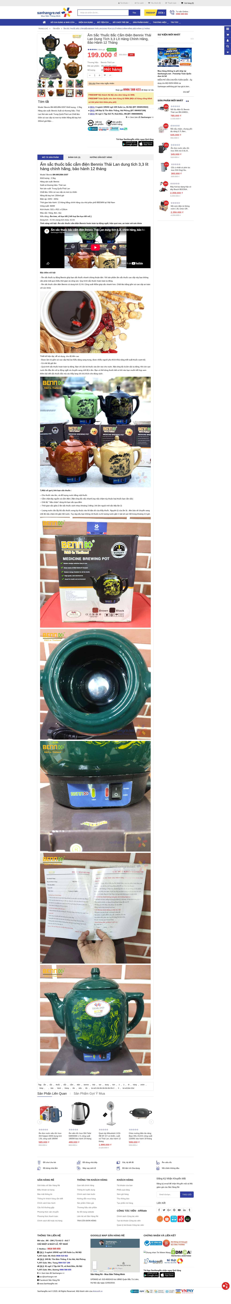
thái (94, 1085)
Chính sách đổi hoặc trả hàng (49, 1221)
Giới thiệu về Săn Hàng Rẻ (48, 1185)
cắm (71, 1085)
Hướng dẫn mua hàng (86, 1199)
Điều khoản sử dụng (45, 1190)
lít (128, 1085)
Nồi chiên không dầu (170, 1168)
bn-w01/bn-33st (128, 1088)
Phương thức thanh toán (47, 1216)
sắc (51, 1085)
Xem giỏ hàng (123, 1194)
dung (107, 1085)
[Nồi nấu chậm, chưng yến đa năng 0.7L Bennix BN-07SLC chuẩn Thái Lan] (163, 128)
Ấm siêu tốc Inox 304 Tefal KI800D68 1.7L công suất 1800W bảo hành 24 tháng (80, 1136)
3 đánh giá (101, 50)
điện (78, 1085)
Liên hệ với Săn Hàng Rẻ (87, 1216)
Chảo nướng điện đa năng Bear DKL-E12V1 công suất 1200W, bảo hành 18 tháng (140, 1136)
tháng (67, 1088)
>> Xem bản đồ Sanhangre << (51, 1273)
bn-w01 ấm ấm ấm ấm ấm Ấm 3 (102, 1088)
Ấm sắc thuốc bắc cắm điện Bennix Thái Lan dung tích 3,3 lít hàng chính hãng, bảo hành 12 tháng (106, 29)
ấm (45, 1085)
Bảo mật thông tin (44, 1194)
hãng (41, 1088)
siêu (80, 1088)
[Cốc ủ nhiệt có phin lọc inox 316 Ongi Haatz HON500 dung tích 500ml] (164, 167)
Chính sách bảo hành (46, 1203)
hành (59, 1088)
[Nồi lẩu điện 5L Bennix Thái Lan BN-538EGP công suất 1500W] (163, 109)
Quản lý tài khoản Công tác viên (130, 1225)
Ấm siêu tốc (167, 1162)
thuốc (58, 1085)
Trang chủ (43, 29)
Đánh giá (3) (74, 157)
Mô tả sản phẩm (50, 157)
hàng (135, 1085)
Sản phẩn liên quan (52, 1093)
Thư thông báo (123, 1199)
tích (113, 1085)
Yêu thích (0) (156, 3)
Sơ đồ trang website (85, 1212)
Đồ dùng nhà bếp (90, 1162)
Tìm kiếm (56, 29)
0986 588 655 (182, 14)
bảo (52, 1088)
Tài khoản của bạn (125, 1185)
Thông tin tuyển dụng (86, 1190)
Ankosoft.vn (98, 1291)
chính (142, 1085)
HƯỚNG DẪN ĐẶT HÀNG (101, 157)
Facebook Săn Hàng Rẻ (49, 1280)
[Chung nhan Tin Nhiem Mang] (157, 1252)
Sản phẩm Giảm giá (85, 1203)
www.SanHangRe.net (48, 1283)
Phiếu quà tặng (123, 1190)
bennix (86, 1085)
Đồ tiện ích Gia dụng (131, 1168)
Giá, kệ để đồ (128, 1162)
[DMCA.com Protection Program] (181, 1252)
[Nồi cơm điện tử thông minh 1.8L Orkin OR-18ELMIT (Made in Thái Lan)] (163, 206)
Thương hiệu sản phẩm (87, 1207)
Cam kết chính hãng (85, 1185)
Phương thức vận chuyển (48, 1212)
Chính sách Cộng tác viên (128, 1216)
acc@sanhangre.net (48, 1277)
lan (100, 1085)
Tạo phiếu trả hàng (125, 1203)
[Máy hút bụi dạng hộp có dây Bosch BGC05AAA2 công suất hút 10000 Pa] (163, 186)
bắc (65, 1085)
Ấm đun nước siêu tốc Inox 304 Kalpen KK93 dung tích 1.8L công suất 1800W (50, 1136)
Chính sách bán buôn (86, 1194)
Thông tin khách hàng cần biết (50, 1199)
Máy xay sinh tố (89, 1168)
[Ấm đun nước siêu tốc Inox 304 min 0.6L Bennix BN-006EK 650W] (163, 148)
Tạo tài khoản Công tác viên (129, 1221)
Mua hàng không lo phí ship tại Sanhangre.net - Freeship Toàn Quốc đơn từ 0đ (174, 73)
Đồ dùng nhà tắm (50, 1168)
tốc (86, 1088)
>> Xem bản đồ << (141, 117)
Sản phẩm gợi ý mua (89, 1093)
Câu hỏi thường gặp (45, 1207)
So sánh (140, 3)
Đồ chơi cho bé (49, 1162)
